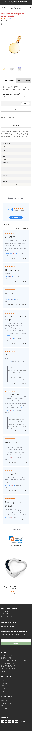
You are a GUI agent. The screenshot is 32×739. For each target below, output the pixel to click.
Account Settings (7, 708)
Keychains (4, 683)
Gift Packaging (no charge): (11, 94)
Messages (4, 700)
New (2, 690)
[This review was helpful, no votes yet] (22, 258)
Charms (3, 680)
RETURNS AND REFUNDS (8, 663)
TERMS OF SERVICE (6, 666)
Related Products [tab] (16, 545)
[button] (16, 540)
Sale (2, 691)
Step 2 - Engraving (23, 81)
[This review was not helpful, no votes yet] (25, 258)
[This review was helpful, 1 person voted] (22, 430)
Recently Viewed (6, 707)
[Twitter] (10, 118)
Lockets (3, 685)
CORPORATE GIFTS (6, 655)
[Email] (4, 118)
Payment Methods (7, 703)
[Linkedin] (13, 118)
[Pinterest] (15, 118)
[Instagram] (13, 626)
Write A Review (16, 217)
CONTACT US (4, 670)
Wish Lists (4, 705)
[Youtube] (10, 626)
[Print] (7, 118)
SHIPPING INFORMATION (8, 665)
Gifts (2, 682)
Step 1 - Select (9, 81)
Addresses (4, 702)
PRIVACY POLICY (6, 662)
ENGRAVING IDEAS (6, 657)
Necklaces (4, 687)
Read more (8, 335)
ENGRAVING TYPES (6, 658)
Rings (3, 688)
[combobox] (22, 228)
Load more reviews (16, 529)
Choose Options (16, 568)
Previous (1, 571)
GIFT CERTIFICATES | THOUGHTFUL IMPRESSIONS (15, 660)
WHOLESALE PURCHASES (8, 668)
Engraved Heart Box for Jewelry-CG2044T (15, 588)
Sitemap (3, 671)
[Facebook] (2, 118)
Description (16, 125)
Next (25, 103)
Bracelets (4, 679)
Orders (3, 699)
